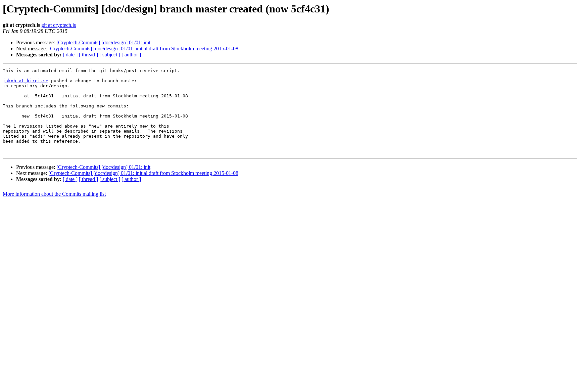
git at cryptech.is (58, 25)
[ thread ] (88, 54)
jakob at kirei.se (25, 80)
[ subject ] (109, 54)
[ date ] (70, 54)
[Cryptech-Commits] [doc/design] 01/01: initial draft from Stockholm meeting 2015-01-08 (143, 48)
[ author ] (131, 54)
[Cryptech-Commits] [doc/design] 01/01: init (103, 42)
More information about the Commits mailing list (54, 194)
